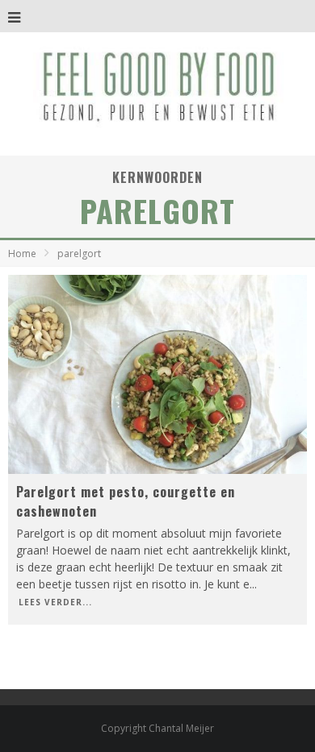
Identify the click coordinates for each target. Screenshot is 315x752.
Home (22, 253)
